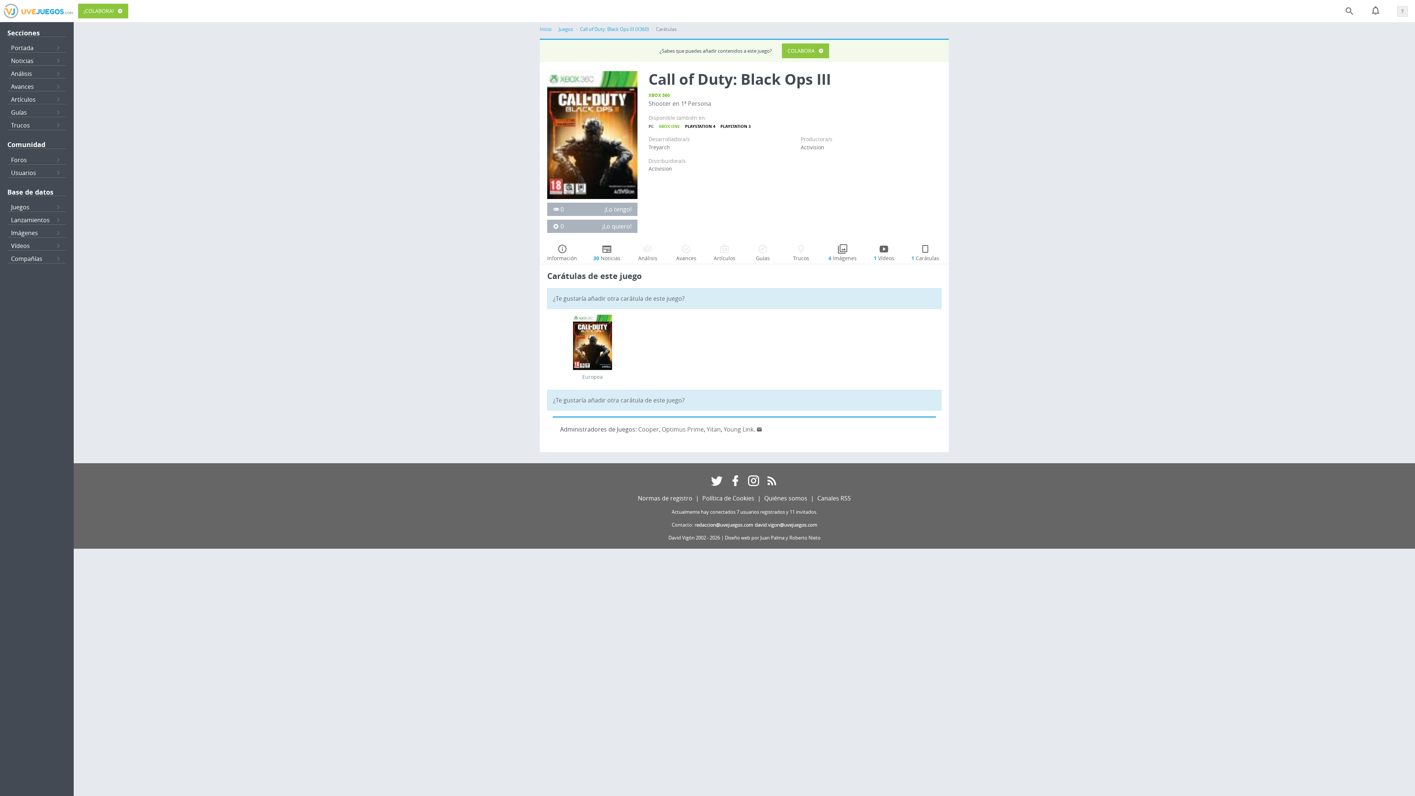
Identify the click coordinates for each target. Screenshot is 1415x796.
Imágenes (24, 233)
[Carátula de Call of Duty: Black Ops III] (592, 134)
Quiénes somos (785, 498)
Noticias (22, 61)
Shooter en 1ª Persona (680, 104)
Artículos (23, 99)
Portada (22, 48)
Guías (19, 112)
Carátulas (925, 258)
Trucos (20, 125)
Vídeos (20, 246)
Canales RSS (834, 498)
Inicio (546, 29)
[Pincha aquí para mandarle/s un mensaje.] (759, 429)
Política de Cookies (728, 498)
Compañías (26, 259)
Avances (22, 87)
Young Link (739, 429)
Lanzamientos (30, 220)
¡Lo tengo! (618, 209)
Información (562, 258)
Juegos (20, 207)
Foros (19, 160)
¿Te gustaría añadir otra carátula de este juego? (619, 298)
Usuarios (23, 173)
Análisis (21, 74)
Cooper (648, 429)
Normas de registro (665, 498)
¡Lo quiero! (617, 226)
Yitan (714, 429)
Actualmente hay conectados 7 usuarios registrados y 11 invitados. (744, 512)
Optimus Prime (683, 429)
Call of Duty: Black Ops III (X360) (614, 29)
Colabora (801, 50)
